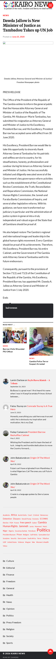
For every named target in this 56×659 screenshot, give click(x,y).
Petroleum (32, 531)
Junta (31, 526)
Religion (26, 535)
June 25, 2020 (18, 36)
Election (5, 523)
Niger (5, 531)
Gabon (34, 523)
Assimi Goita (22, 515)
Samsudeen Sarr (44, 535)
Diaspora (17, 519)
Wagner (28, 542)
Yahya (5, 546)
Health (9, 595)
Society (9, 636)
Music (45, 526)
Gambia (42, 522)
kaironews (11, 307)
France (16, 523)
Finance (10, 574)
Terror (39, 538)
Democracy (44, 515)
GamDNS (15, 657)
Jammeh (23, 526)
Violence (21, 542)
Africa (14, 514)
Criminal (36, 515)
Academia (6, 515)
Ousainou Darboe (21, 531)
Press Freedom (13, 622)
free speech (25, 522)
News (6, 15)
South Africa (32, 538)
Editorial (10, 567)
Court (30, 515)
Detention (7, 518)
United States (12, 542)
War (33, 542)
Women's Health (42, 542)
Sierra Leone (22, 538)
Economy (35, 519)
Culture (10, 560)
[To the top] (50, 652)
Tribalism (46, 538)
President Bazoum (9, 535)
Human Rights (10, 526)
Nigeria (11, 531)
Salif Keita (33, 535)
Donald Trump (26, 519)
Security (14, 538)
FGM (11, 523)
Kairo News (18, 653)
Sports (9, 642)
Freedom (10, 581)
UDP (4, 542)
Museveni (38, 526)
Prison (19, 534)
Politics (43, 530)
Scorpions (6, 538)
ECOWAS (44, 519)
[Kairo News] (28, 5)
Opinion (10, 608)
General (10, 588)
